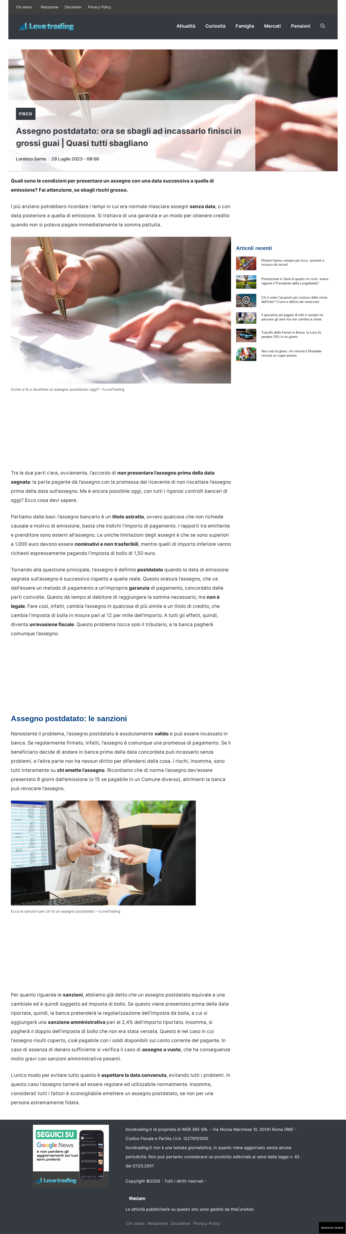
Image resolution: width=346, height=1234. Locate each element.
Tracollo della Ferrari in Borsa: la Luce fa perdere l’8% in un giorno (291, 335)
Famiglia (245, 26)
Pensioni (300, 26)
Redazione (49, 7)
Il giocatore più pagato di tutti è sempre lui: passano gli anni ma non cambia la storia (292, 317)
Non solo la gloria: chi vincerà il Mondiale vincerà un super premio (291, 353)
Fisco (25, 113)
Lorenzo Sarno (31, 158)
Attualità (186, 26)
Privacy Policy (99, 7)
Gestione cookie (332, 1227)
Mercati (272, 26)
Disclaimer (73, 7)
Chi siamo (24, 7)
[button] (322, 26)
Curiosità (215, 26)
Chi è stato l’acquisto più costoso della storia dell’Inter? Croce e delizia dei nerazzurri (294, 300)
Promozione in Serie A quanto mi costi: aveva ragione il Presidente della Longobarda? (294, 281)
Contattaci (218, 1181)
